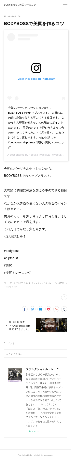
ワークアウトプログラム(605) (17, 283)
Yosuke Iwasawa (39, 154)
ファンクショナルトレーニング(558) (48, 283)
